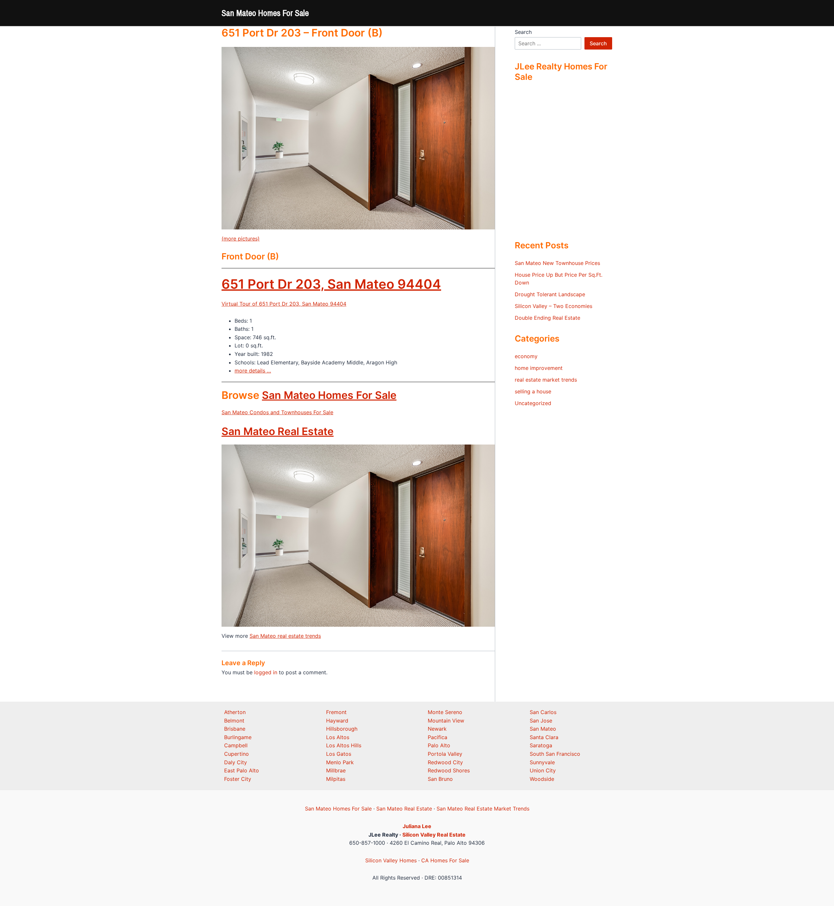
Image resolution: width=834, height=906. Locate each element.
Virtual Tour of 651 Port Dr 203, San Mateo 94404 (284, 303)
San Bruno (440, 779)
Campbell (236, 745)
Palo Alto (439, 745)
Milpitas (335, 779)
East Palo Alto (241, 770)
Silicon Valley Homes (391, 860)
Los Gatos (338, 754)
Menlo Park (340, 762)
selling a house (533, 391)
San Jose (541, 720)
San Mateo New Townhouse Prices (557, 263)
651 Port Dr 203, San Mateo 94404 (331, 284)
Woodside (542, 779)
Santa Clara (544, 737)
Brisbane (234, 728)
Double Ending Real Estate (547, 317)
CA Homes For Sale (445, 860)
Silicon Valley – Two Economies (553, 306)
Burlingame (238, 737)
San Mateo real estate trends (285, 636)
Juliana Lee (417, 826)
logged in (265, 672)
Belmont (234, 720)
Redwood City (445, 762)
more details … (253, 370)
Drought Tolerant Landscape (550, 294)
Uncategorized (533, 403)
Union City (543, 770)
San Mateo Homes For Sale (265, 13)
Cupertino (236, 754)
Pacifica (437, 737)
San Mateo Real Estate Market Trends (483, 808)
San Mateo (543, 728)
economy (526, 356)
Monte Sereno (445, 712)
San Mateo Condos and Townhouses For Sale (277, 412)
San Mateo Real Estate (278, 431)
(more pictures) (241, 238)
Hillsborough (341, 728)
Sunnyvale (542, 762)
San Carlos (543, 712)
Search (523, 32)
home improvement (539, 368)
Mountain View (446, 720)
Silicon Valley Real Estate (434, 834)
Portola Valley (445, 754)
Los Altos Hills (343, 745)
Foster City (237, 779)
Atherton (235, 712)
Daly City (235, 762)
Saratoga (541, 745)
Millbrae (336, 770)
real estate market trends (546, 379)
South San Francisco (555, 754)
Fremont (336, 712)
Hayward (337, 720)
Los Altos (337, 737)
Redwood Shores (449, 770)
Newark (437, 728)
